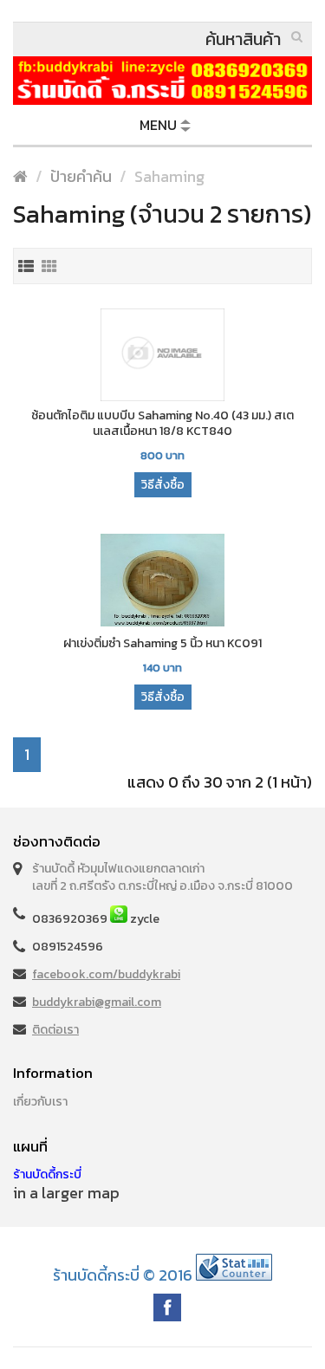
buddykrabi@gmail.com (96, 1002)
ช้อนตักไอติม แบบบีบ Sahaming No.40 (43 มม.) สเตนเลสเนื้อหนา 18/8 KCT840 (162, 423)
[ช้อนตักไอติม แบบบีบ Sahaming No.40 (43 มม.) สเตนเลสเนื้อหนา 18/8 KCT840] (162, 356)
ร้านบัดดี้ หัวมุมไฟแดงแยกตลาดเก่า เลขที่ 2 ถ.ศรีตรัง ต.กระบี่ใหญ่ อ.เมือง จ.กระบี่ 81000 (162, 877)
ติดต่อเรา (55, 1030)
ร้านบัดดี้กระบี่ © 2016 (122, 1275)
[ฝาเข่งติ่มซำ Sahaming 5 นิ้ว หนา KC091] (162, 582)
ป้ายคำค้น (81, 176)
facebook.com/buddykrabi (106, 974)
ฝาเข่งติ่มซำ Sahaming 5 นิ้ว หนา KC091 (162, 644)
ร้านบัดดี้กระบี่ (47, 1174)
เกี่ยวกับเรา (40, 1102)
